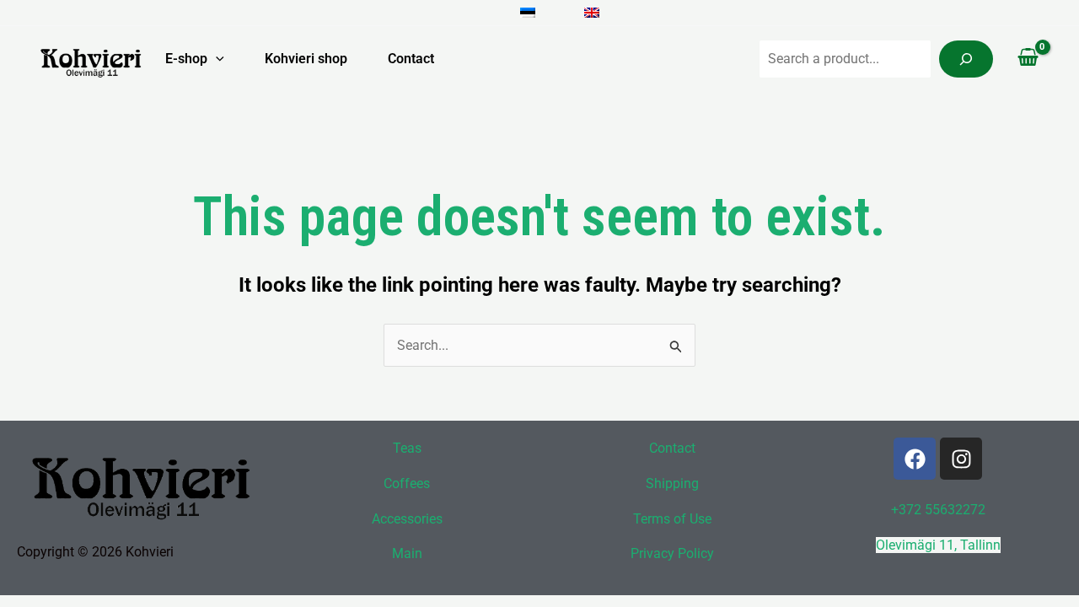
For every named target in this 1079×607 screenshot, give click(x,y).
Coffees (407, 483)
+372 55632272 (938, 510)
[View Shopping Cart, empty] (1027, 59)
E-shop (186, 59)
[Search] (966, 59)
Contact (411, 59)
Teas (407, 448)
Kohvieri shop (306, 59)
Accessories (407, 519)
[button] (215, 59)
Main (407, 553)
